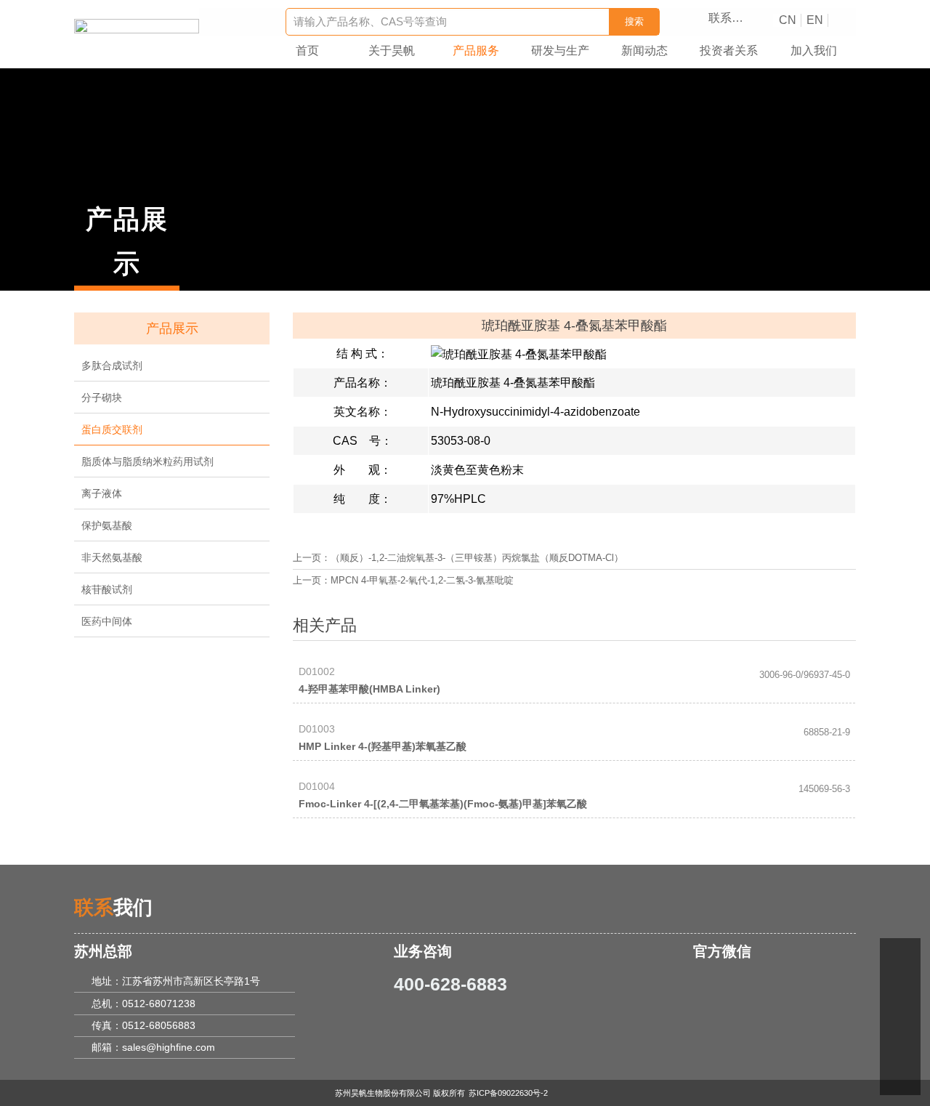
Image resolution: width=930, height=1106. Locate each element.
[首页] (136, 28)
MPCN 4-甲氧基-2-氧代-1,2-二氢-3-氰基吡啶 (422, 581)
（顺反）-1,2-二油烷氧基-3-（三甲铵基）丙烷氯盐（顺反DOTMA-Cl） (477, 558)
